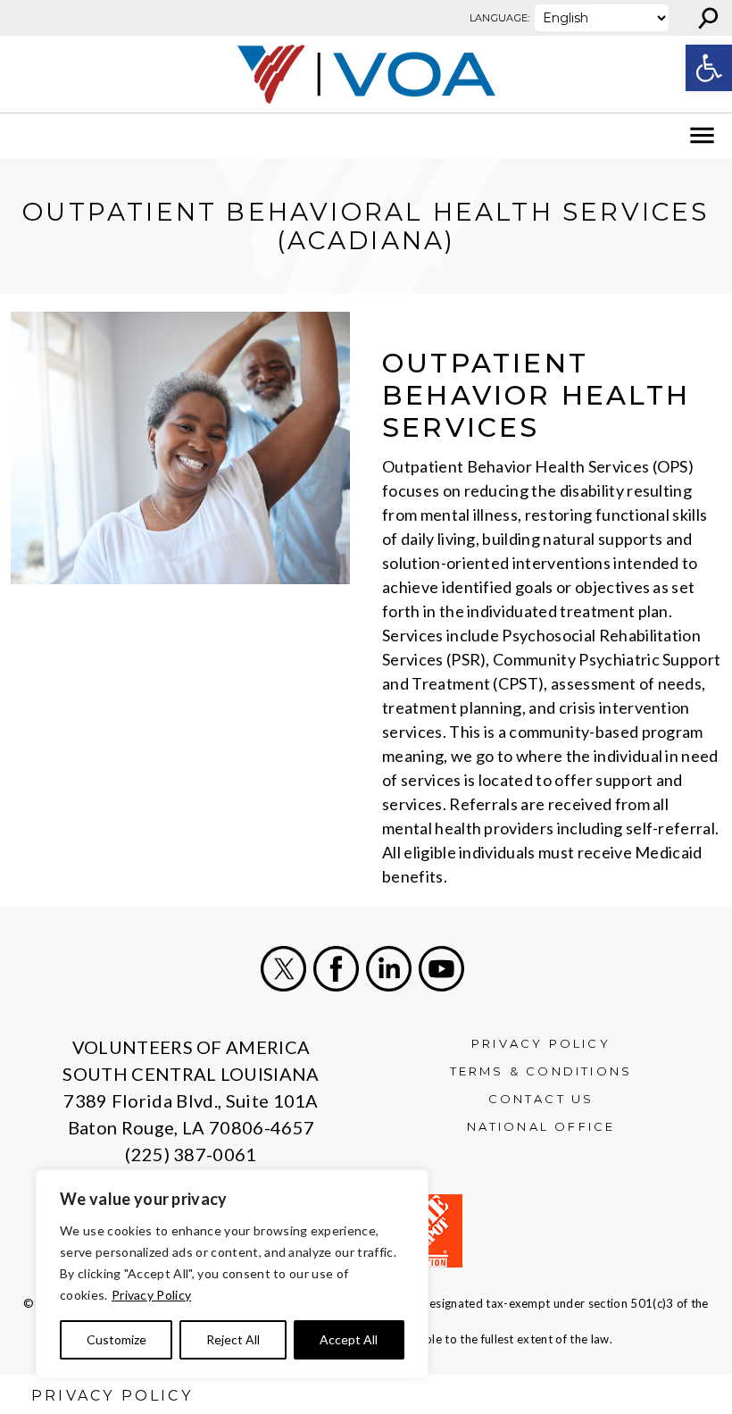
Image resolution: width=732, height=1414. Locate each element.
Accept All (349, 1339)
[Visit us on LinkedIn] (389, 968)
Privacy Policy (151, 1294)
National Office (541, 1126)
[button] (709, 68)
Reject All (233, 1339)
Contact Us (541, 1099)
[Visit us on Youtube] (441, 968)
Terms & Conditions (541, 1071)
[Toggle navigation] (25, 135)
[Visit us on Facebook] (336, 968)
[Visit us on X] (283, 968)
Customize (116, 1339)
